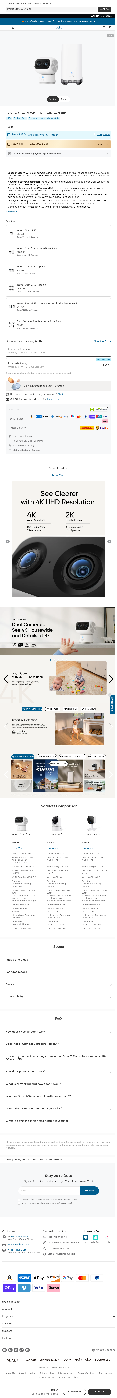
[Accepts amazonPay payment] (10, 1278)
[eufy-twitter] (16, 1350)
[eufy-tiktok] (21, 1350)
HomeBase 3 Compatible (72, 757)
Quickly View (88, 709)
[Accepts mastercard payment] (82, 1278)
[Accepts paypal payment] (97, 1278)
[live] (13, 27)
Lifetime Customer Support (61, 1254)
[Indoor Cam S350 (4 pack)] (58, 288)
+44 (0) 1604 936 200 (20, 1236)
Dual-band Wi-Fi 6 (47, 757)
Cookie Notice (46, 1377)
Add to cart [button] (74, 1392)
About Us (10, 1373)
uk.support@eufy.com (18, 1244)
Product (53, 99)
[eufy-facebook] (10, 1350)
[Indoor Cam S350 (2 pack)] (58, 270)
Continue (105, 9)
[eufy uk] (59, 27)
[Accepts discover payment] (53, 1278)
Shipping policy (27, 1373)
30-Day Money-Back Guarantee (64, 1243)
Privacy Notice (71, 1199)
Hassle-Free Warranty (58, 1248)
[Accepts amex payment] (24, 1278)
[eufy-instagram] (4, 1350)
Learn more (53, 399)
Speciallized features (23, 757)
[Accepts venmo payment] (24, 1287)
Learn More (58, 475)
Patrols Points (71, 709)
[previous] (8, 679)
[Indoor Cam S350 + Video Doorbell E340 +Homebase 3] (58, 306)
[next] (109, 679)
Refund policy (47, 1373)
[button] (109, 3)
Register (89, 1191)
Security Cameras (21, 1160)
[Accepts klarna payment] (53, 1287)
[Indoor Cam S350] (58, 233)
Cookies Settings (86, 1373)
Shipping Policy (102, 341)
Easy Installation (58, 763)
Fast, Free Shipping (57, 1237)
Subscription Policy (68, 1377)
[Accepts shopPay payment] (10, 1287)
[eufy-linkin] (27, 1350)
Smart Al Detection (32, 709)
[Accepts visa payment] (39, 1287)
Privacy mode (53, 709)
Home (8, 1160)
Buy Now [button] (100, 1392)
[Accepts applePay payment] (39, 1278)
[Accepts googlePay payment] (68, 1278)
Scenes (64, 99)
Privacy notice (65, 1373)
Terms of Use (55, 1199)
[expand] (108, 154)
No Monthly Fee (97, 757)
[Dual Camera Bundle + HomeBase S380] (58, 325)
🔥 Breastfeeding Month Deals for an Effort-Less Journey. (58, 21)
